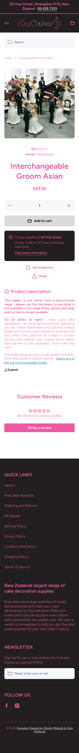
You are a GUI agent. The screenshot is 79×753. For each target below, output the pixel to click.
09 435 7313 (47, 9)
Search (9, 485)
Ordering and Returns (21, 506)
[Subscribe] (69, 673)
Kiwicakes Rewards (19, 495)
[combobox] (39, 42)
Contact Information (20, 546)
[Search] (8, 42)
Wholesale (12, 516)
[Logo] (39, 23)
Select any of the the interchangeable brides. (39, 360)
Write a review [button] (39, 428)
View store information (31, 253)
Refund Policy (15, 526)
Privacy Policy (15, 536)
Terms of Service (17, 567)
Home (8, 58)
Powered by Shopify (41, 728)
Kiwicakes (22, 728)
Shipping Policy (16, 557)
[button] (39, 276)
